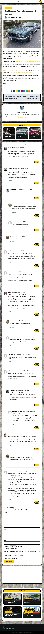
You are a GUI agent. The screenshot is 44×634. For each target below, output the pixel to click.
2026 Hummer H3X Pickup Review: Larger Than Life (21, 132)
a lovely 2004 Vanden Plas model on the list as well (20, 72)
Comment (6, 512)
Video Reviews (28, 613)
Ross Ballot (22, 134)
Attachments (6, 546)
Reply (37, 162)
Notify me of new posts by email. (12, 558)
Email (5, 535)
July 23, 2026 (8, 136)
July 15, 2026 (20, 136)
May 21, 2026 (33, 136)
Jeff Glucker (23, 112)
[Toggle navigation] (2, 1)
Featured (27, 610)
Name (5, 529)
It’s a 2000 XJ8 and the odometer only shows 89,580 (27, 61)
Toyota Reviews (9, 598)
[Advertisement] (22, 575)
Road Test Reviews (29, 611)
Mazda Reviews (28, 598)
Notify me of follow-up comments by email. (14, 555)
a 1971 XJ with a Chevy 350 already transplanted (20, 69)
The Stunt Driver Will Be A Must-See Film (9, 132)
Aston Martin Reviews (29, 608)
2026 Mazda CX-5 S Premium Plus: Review (31, 601)
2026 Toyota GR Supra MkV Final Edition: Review (11, 601)
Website (5, 540)
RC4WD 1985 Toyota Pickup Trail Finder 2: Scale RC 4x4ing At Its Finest (35, 133)
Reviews (32, 610)
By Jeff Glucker (10, 17)
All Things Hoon (8, 7)
